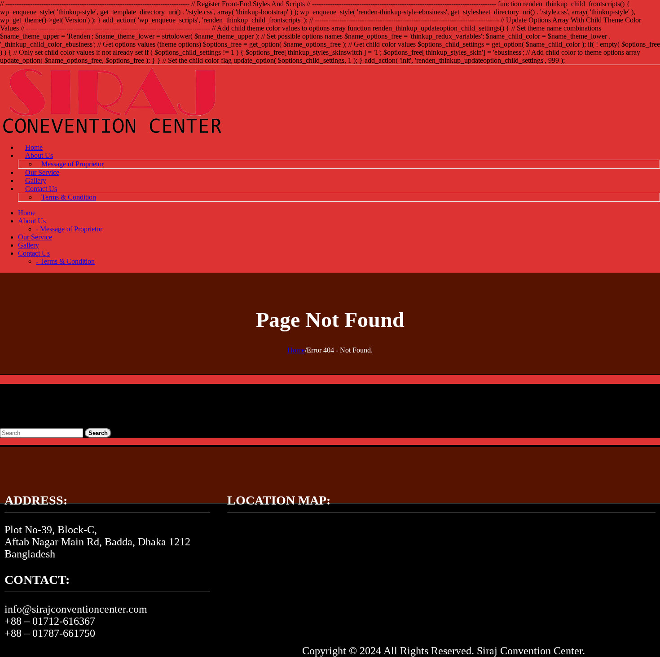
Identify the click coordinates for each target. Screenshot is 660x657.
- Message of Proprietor (69, 229)
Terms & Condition (68, 197)
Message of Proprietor (72, 164)
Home (34, 147)
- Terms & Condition (65, 261)
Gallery (35, 180)
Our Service (42, 172)
